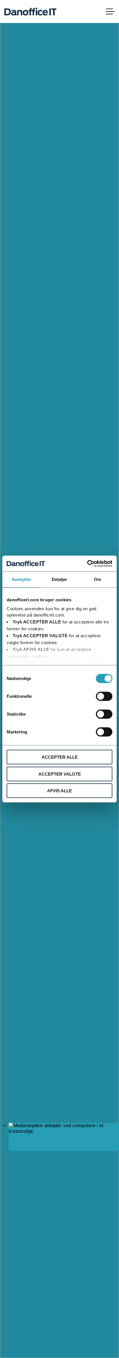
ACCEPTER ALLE (60, 757)
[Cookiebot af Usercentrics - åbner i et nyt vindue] (87, 563)
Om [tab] (97, 579)
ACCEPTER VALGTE (59, 773)
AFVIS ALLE (59, 790)
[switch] (104, 696)
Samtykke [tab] (21, 579)
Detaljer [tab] (60, 579)
